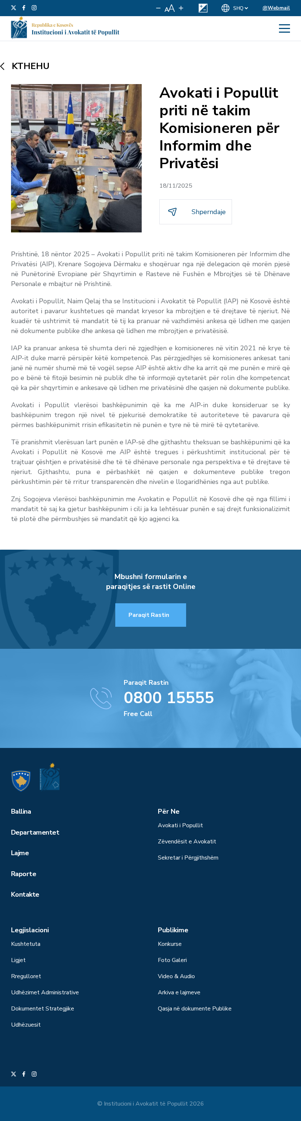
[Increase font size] (181, 8)
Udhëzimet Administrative (45, 992)
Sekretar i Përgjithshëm (188, 858)
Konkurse (170, 944)
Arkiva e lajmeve (179, 992)
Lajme (20, 853)
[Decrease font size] (158, 8)
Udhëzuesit (26, 1025)
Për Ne (168, 811)
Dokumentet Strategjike (42, 1009)
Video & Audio (176, 976)
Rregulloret (26, 976)
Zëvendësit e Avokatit (187, 842)
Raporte (23, 873)
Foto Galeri (172, 960)
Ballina (21, 811)
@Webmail (276, 7)
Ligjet (18, 960)
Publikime (173, 930)
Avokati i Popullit (180, 825)
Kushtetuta (25, 944)
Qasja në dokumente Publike (195, 1009)
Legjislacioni (30, 930)
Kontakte (25, 894)
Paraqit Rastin (148, 615)
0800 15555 (169, 698)
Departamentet (35, 832)
